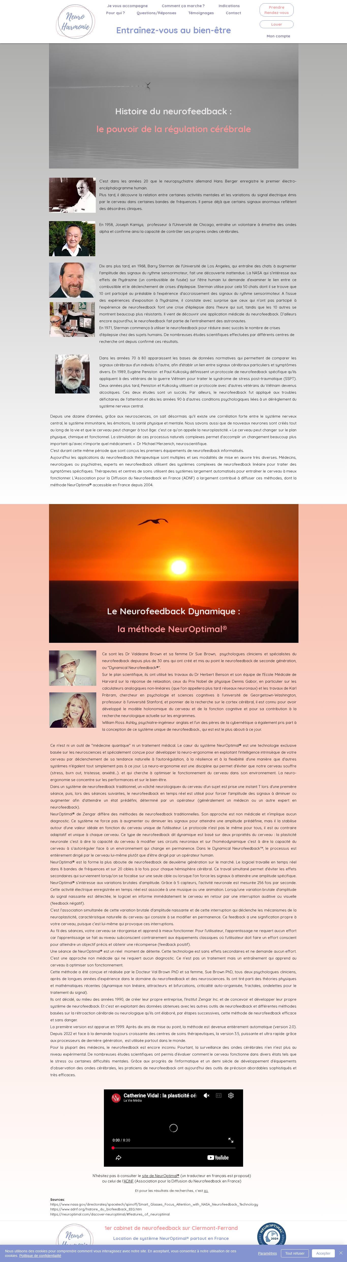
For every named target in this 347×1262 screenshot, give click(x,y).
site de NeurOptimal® (160, 1175)
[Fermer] (341, 1253)
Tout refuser (295, 1253)
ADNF (129, 1181)
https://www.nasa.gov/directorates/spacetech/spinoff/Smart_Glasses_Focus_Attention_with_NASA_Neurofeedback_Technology (154, 1204)
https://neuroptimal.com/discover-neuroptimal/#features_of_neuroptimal (110, 1214)
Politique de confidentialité (40, 1256)
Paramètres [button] (267, 1253)
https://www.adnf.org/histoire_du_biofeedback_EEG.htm (96, 1209)
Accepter (323, 1253)
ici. (206, 1190)
